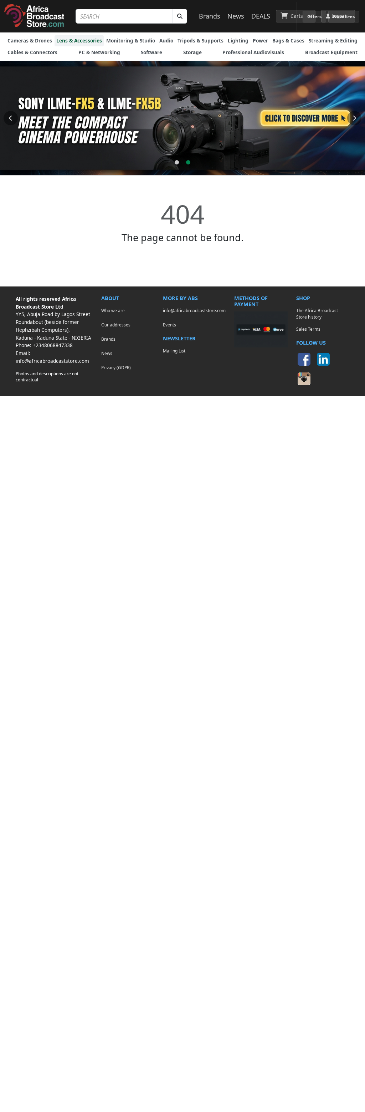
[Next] (354, 118)
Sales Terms (308, 329)
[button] (295, 16)
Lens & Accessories (79, 40)
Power (260, 40)
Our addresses (115, 324)
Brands (209, 16)
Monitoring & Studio (130, 40)
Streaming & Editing (333, 40)
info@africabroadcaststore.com (52, 360)
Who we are (113, 310)
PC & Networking (99, 52)
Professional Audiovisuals (253, 52)
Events (169, 324)
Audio (166, 40)
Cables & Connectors (32, 52)
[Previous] (11, 118)
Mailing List (174, 351)
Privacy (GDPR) (116, 367)
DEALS (260, 16)
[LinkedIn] (323, 359)
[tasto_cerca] (180, 16)
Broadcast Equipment (331, 52)
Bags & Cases (288, 40)
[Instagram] (304, 379)
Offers (314, 16)
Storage (192, 52)
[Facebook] (304, 359)
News (235, 16)
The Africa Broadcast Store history (317, 314)
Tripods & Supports (200, 40)
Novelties (344, 16)
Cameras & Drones (29, 40)
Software (151, 52)
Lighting (238, 40)
